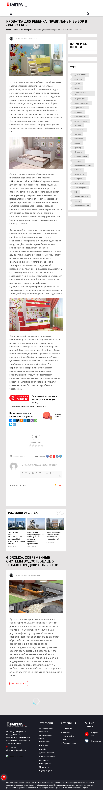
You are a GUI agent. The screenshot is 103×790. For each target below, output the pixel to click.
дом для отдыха (80, 121)
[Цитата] (43, 473)
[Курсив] (26, 473)
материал (78, 161)
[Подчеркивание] (29, 473)
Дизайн (42, 749)
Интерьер (43, 745)
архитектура (79, 174)
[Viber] (32, 421)
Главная (10, 29)
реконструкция (80, 156)
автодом (77, 125)
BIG (75, 192)
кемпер (77, 143)
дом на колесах (80, 75)
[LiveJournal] (28, 421)
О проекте (67, 728)
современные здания (82, 165)
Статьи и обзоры (23, 29)
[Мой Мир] (14, 421)
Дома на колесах (46, 752)
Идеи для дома (45, 770)
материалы (78, 178)
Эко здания (44, 760)
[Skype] (10, 425)
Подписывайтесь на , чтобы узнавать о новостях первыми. (33, 401)
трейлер (77, 147)
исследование (80, 116)
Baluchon (77, 170)
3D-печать (78, 152)
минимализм (79, 130)
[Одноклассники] (21, 421)
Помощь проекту (70, 743)
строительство (80, 107)
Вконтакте (96, 741)
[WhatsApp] (35, 421)
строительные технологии (80, 93)
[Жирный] (22, 473)
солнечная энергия (81, 103)
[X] (17, 421)
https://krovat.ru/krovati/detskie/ (25, 181)
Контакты (67, 739)
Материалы (44, 741)
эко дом (77, 134)
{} (54, 473)
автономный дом (81, 183)
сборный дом (79, 99)
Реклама (66, 732)
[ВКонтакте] (10, 421)
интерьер (78, 112)
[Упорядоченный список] (36, 473)
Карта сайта (68, 736)
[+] (57, 473)
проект (77, 88)
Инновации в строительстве (23, 782)
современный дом (81, 205)
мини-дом (78, 79)
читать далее (18, 683)
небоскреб (78, 138)
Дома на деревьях (47, 756)
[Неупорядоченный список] (40, 473)
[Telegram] (14, 425)
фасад (77, 201)
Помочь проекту (57, 415)
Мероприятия (45, 763)
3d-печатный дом (81, 196)
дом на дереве (80, 187)
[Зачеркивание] (33, 473)
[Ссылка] (50, 473)
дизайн (77, 83)
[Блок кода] (47, 473)
